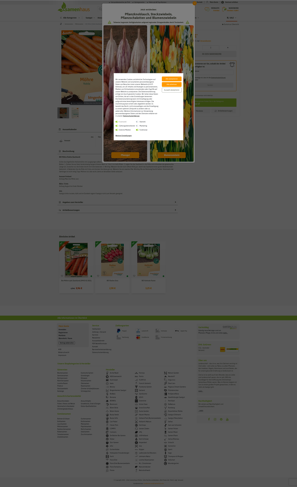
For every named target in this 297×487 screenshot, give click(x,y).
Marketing (143, 126)
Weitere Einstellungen (123, 136)
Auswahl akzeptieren (171, 90)
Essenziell (122, 122)
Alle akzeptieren (172, 79)
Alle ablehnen (172, 84)
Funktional (143, 130)
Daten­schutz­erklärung (131, 116)
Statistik (142, 122)
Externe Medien (125, 130)
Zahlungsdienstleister (127, 126)
